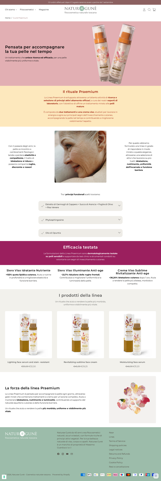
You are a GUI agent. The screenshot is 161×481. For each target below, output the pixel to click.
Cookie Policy (116, 462)
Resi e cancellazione (119, 467)
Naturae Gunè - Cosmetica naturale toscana (31, 474)
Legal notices (115, 449)
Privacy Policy (116, 458)
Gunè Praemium (20, 18)
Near (111, 432)
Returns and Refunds (119, 454)
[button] (149, 9)
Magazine (44, 9)
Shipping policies (117, 445)
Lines (111, 437)
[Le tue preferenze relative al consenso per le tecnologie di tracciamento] (4, 477)
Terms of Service (117, 441)
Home (7, 18)
